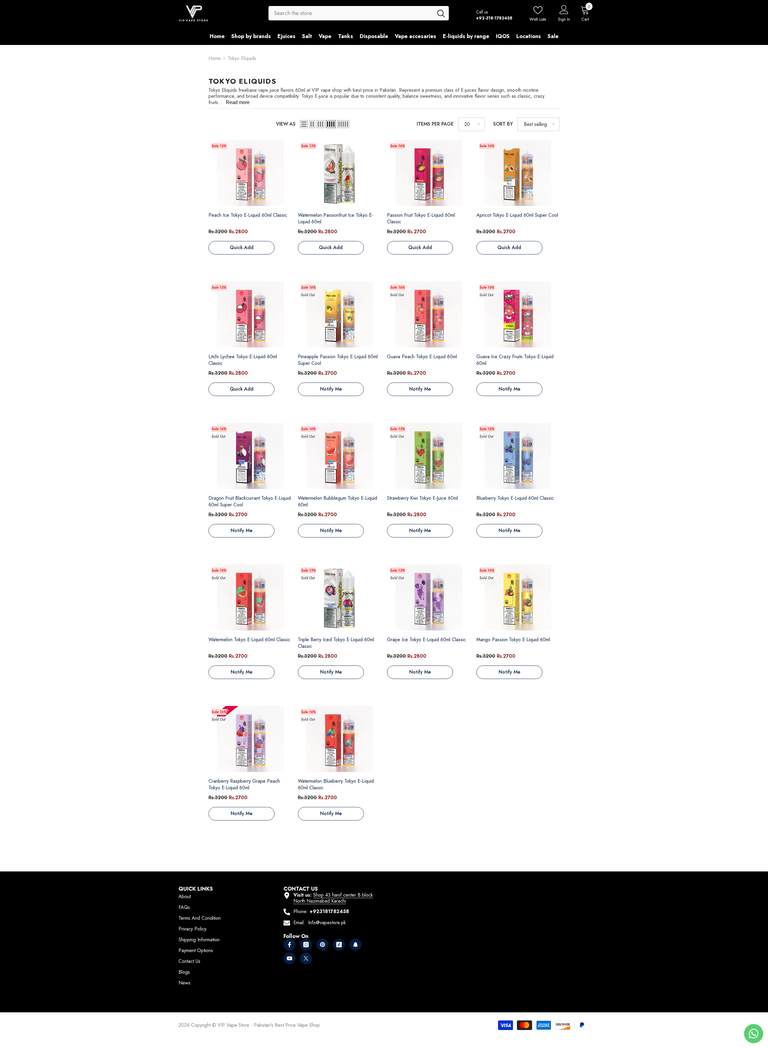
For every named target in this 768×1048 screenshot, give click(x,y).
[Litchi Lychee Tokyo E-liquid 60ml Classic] (250, 314)
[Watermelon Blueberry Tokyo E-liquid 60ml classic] (339, 739)
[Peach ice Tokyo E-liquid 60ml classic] (250, 173)
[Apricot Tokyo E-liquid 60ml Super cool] (518, 173)
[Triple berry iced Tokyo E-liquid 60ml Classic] (339, 597)
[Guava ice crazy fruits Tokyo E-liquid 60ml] (518, 314)
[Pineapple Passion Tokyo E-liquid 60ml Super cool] (339, 314)
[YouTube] (290, 958)
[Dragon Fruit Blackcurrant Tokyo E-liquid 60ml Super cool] (250, 456)
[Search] (358, 13)
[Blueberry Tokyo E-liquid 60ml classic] (518, 456)
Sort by (503, 124)
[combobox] (350, 13)
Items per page (435, 124)
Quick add (242, 247)
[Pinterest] (322, 945)
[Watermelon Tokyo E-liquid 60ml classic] (250, 597)
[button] (304, 124)
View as (286, 124)
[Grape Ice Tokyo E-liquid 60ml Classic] (428, 597)
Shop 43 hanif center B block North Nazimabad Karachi (333, 898)
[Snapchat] (356, 945)
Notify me (331, 389)
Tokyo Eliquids (242, 58)
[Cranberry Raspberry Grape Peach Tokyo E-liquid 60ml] (250, 739)
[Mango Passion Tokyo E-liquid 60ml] (518, 597)
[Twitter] (306, 958)
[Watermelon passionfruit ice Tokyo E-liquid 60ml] (339, 173)
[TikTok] (339, 945)
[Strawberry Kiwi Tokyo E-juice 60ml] (428, 456)
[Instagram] (306, 945)
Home (214, 58)
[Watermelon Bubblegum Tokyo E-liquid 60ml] (339, 456)
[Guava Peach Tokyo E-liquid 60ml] (428, 314)
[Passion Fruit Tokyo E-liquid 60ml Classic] (428, 173)
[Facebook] (290, 945)
